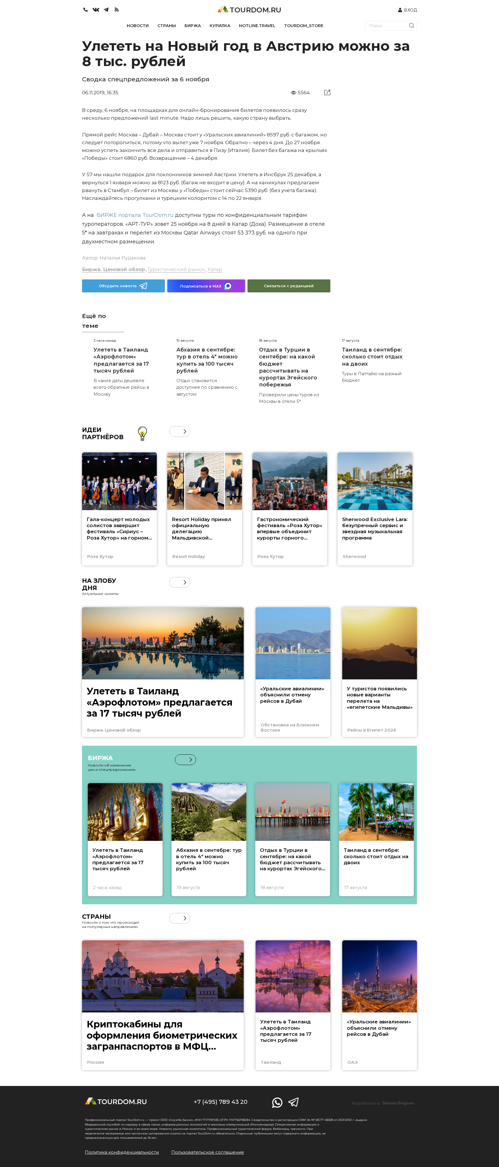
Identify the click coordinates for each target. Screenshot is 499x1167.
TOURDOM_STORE (303, 25)
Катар (215, 269)
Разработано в (383, 1103)
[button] (174, 431)
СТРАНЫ (166, 25)
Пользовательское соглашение (207, 1152)
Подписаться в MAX (200, 286)
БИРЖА (193, 25)
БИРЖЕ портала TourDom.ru (135, 215)
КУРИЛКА (220, 25)
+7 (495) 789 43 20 (220, 1101)
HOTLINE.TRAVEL (257, 25)
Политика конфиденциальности (122, 1152)
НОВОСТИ (138, 25)
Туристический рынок (176, 269)
